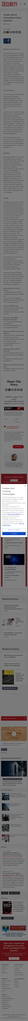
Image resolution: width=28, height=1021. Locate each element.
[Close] (25, 485)
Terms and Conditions (13, 514)
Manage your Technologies (14, 529)
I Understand (14, 533)
